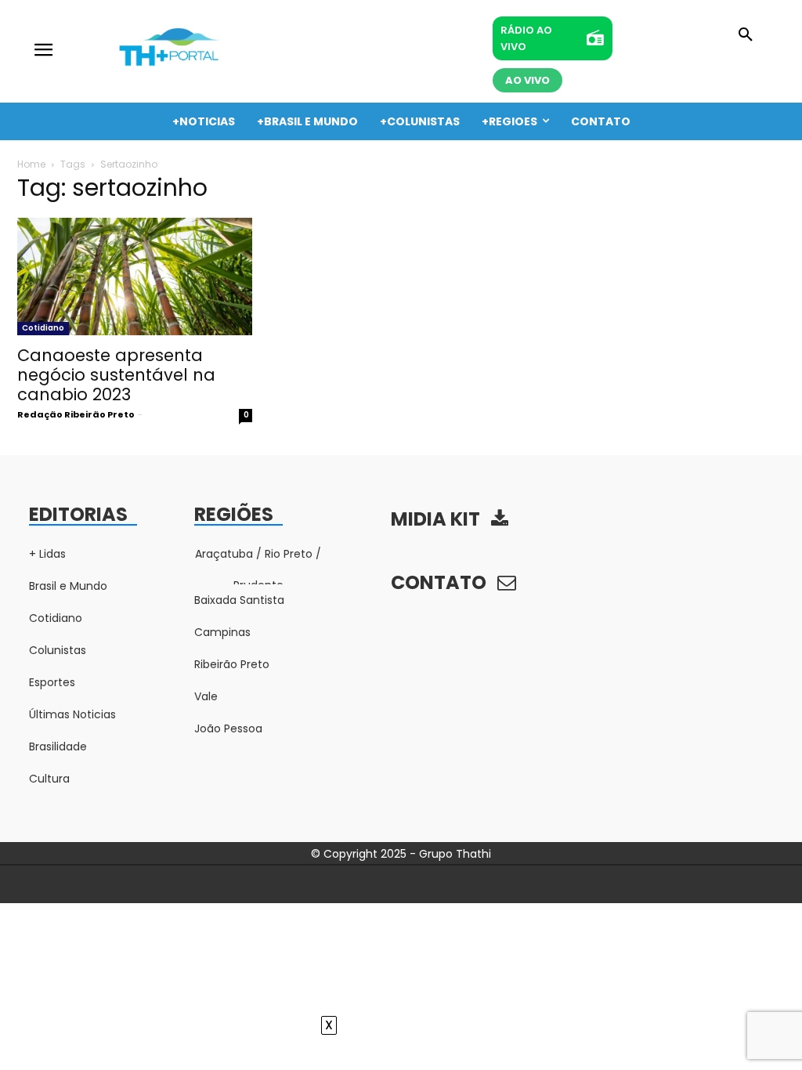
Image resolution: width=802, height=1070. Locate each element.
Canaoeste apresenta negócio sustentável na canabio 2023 (116, 375)
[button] (745, 35)
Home (31, 164)
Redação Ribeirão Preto (76, 414)
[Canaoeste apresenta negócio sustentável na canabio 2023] (134, 276)
